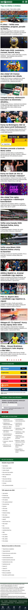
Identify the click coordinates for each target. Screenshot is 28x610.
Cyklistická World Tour (7, 530)
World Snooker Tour (6, 521)
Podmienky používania (22, 600)
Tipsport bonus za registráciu (8, 548)
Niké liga (4, 476)
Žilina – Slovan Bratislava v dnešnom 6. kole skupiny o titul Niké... (12, 348)
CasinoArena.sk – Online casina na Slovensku (18, 425)
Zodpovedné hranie (11, 597)
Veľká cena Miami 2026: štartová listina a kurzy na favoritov (11, 249)
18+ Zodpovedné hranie (19, 602)
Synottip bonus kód (6, 564)
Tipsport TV (5, 568)
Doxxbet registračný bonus (8, 557)
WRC (4, 532)
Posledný (21, 360)
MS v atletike (5, 536)
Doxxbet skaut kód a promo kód (9, 559)
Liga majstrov (5, 465)
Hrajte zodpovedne (8, 585)
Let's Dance (5, 534)
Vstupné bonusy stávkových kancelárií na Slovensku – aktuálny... (13, 100)
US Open (4, 483)
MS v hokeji (5, 515)
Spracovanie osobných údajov (8, 602)
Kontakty (6, 600)
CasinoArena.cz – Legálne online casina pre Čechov (19, 437)
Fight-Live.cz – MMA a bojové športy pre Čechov (19, 446)
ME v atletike (5, 538)
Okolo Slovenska (6, 528)
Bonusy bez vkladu (6, 570)
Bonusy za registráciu (7, 572)
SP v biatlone (5, 499)
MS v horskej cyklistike (7, 481)
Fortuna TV (5, 566)
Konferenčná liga (6, 497)
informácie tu (21, 587)
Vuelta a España (6, 470)
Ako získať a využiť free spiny (8, 574)
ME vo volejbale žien (7, 474)
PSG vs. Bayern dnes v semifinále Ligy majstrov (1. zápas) (13, 299)
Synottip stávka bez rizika (7, 561)
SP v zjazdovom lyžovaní (7, 502)
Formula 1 (5, 506)
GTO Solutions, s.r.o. (5, 604)
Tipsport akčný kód (6, 551)
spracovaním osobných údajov (15, 408)
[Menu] (26, 2)
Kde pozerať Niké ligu (7, 478)
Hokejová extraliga (6, 512)
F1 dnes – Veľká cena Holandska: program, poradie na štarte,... (13, 26)
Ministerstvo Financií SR (12, 596)
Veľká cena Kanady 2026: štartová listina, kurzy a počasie (11, 225)
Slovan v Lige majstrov (7, 468)
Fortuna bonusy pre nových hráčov (9, 553)
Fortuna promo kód (6, 555)
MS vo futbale (5, 541)
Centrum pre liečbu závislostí (21, 597)
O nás (2, 600)
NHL (3, 525)
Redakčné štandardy (13, 600)
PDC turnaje (5, 523)
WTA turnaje (5, 510)
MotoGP (4, 519)
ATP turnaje (5, 508)
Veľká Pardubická (6, 517)
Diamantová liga (6, 504)
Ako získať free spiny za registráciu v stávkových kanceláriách (12, 199)
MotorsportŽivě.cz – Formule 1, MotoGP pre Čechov (19, 451)
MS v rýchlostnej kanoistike (8, 485)
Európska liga (5, 495)
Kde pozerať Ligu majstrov (8, 472)
